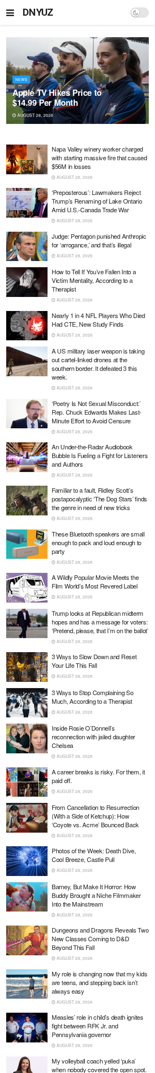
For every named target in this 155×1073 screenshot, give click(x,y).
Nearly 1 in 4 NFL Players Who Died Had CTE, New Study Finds (98, 319)
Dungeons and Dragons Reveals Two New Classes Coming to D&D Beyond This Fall (100, 939)
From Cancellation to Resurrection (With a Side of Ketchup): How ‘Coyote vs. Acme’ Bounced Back (95, 816)
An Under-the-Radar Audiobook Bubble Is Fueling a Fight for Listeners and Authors (100, 455)
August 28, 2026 (34, 115)
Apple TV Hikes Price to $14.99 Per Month (57, 97)
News (21, 79)
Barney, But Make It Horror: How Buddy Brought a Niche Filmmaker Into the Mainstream (96, 895)
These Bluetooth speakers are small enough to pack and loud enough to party (98, 542)
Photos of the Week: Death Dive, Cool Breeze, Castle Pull (94, 855)
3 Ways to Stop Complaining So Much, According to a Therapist (92, 696)
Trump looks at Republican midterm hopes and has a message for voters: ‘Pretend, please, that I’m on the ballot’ (100, 622)
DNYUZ (37, 12)
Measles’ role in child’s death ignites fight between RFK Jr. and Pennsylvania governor (97, 1026)
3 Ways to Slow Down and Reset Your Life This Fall (94, 660)
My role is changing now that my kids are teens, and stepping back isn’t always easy (99, 982)
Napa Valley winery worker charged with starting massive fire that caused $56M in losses (99, 158)
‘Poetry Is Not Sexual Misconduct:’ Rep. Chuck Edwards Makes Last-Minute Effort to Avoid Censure (96, 412)
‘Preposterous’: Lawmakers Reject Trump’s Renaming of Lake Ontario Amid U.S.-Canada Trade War (97, 201)
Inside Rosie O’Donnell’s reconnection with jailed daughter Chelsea (93, 737)
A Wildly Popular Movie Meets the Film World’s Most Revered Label (95, 581)
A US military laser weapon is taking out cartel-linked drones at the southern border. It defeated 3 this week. (98, 364)
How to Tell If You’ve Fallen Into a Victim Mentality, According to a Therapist (94, 280)
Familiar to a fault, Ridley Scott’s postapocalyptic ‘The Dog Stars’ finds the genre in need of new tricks (99, 499)
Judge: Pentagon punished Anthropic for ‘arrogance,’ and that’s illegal (99, 240)
